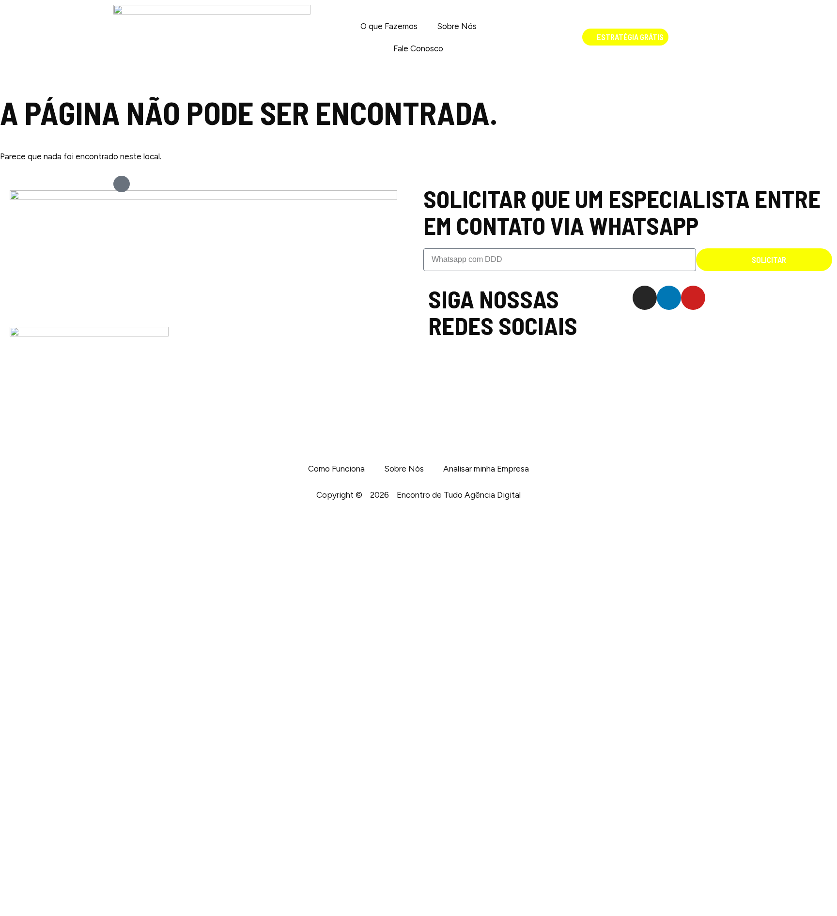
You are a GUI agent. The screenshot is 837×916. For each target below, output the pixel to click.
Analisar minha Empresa (486, 468)
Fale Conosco (418, 48)
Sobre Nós (457, 26)
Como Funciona (336, 468)
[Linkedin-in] (669, 298)
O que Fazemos (389, 26)
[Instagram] (645, 298)
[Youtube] (693, 298)
